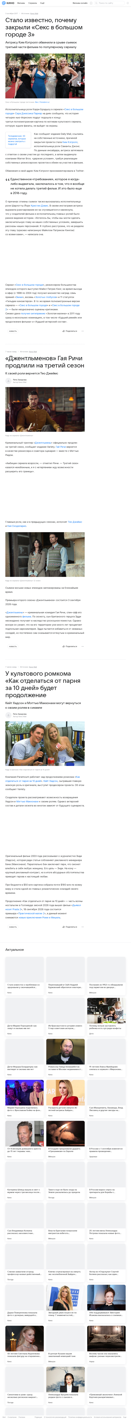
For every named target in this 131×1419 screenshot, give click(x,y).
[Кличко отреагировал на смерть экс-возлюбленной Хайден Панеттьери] (65, 1263)
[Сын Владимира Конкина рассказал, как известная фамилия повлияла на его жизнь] (24, 1222)
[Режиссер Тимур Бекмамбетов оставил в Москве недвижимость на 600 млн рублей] (65, 1058)
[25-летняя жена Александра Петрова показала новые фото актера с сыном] (106, 1222)
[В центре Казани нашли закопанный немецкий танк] (65, 1345)
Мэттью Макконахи (27, 801)
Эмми (19, 297)
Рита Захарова (19, 380)
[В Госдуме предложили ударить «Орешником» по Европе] (65, 1140)
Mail (4, 1417)
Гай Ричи (61, 446)
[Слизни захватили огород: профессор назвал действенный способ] (24, 1263)
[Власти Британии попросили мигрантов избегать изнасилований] (65, 1222)
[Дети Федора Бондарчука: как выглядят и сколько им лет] (24, 1058)
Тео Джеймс (75, 522)
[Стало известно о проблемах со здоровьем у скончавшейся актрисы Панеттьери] (24, 976)
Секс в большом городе (29, 284)
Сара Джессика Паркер (28, 113)
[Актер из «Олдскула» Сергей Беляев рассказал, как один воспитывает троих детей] (106, 1263)
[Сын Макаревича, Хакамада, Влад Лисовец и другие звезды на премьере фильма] (106, 1099)
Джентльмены (43, 442)
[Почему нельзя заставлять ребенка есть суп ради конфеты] (106, 1017)
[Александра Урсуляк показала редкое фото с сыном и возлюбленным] (65, 1386)
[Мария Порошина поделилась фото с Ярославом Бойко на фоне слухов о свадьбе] (24, 1099)
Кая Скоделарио (16, 526)
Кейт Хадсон (50, 781)
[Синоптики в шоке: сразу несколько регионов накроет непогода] (24, 1386)
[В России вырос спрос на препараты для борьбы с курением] (106, 1181)
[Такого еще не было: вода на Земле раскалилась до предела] (65, 1181)
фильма (26, 616)
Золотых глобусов (45, 297)
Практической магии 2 (31, 913)
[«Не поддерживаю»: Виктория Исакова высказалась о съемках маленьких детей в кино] (106, 1304)
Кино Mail (34, 13)
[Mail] (4, 3)
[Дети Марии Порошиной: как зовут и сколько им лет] (24, 1017)
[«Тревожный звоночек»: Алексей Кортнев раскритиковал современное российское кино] (106, 1386)
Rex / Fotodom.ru (42, 102)
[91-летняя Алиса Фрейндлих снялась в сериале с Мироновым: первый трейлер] (106, 1058)
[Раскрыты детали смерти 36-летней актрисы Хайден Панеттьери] (65, 1099)
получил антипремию (33, 313)
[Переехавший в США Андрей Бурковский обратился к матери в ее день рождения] (65, 976)
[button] (45, 409)
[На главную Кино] (10, 3)
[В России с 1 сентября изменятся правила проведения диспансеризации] (106, 1140)
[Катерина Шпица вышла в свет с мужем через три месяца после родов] (24, 1181)
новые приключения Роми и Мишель (40, 917)
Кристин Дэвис (39, 205)
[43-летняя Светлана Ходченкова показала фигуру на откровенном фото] (24, 1345)
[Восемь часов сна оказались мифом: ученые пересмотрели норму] (106, 1345)
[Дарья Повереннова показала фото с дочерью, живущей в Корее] (24, 1304)
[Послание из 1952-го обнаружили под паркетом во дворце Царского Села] (106, 976)
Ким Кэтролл (70, 142)
